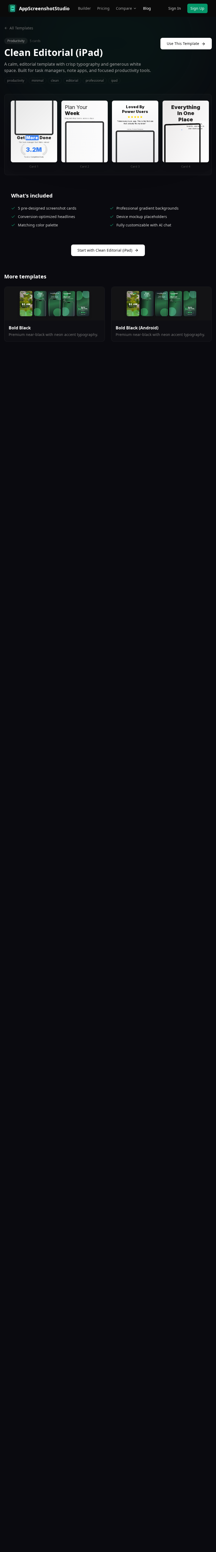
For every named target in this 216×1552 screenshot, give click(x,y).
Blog (147, 8)
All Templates (21, 27)
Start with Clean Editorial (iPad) (104, 250)
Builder (84, 8)
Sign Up (197, 8)
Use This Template (183, 43)
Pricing (103, 8)
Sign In (174, 8)
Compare (124, 8)
